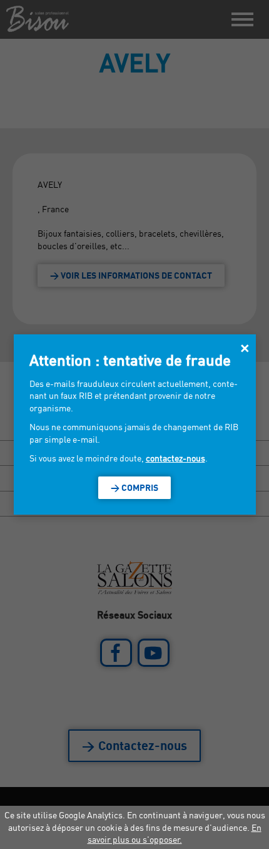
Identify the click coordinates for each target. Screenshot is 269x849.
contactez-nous (175, 458)
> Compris (134, 487)
